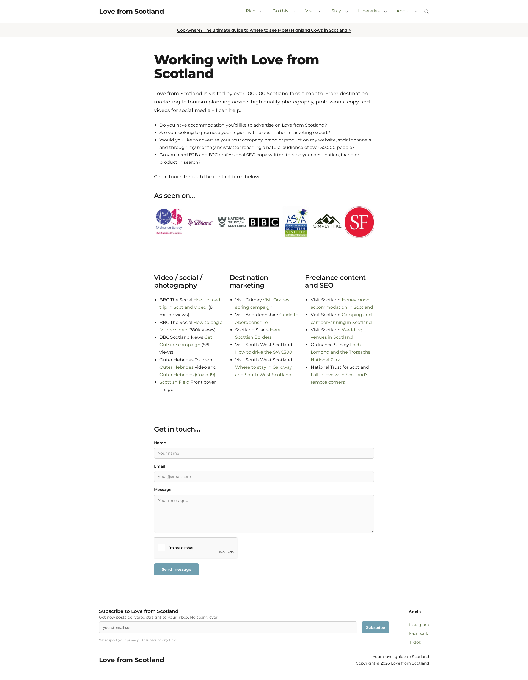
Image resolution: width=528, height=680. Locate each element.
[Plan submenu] (261, 12)
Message (163, 489)
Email (159, 466)
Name (160, 442)
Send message (176, 569)
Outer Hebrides (177, 367)
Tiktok (415, 642)
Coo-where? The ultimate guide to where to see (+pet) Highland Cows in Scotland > (264, 30)
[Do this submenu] (294, 12)
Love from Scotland (131, 11)
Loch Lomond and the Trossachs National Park (340, 352)
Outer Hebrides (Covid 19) (187, 374)
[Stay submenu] (346, 12)
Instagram (419, 624)
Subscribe (375, 627)
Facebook (418, 633)
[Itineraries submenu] (385, 12)
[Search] (426, 12)
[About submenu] (416, 12)
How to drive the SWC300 (263, 352)
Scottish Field (174, 382)
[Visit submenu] (320, 12)
